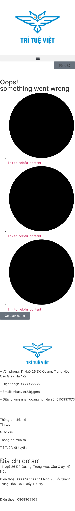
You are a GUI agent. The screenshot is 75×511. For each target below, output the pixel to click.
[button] (37, 58)
